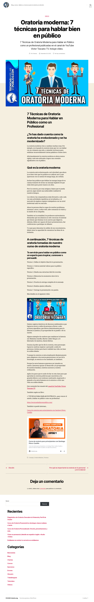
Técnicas (46, 457)
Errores (10, 570)
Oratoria (35, 53)
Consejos (31, 457)
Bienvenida (11, 553)
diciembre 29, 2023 (46, 53)
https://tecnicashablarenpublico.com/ (39, 402)
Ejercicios (10, 567)
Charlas (10, 560)
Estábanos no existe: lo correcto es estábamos (23, 540)
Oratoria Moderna (38, 457)
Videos (47, 16)
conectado (43, 488)
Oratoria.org (14, 598)
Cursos (9, 563)
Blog (9, 556)
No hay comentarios (60, 53)
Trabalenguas (12, 577)
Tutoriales (10, 581)
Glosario (10, 574)
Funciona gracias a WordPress (28, 598)
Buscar (7, 501)
